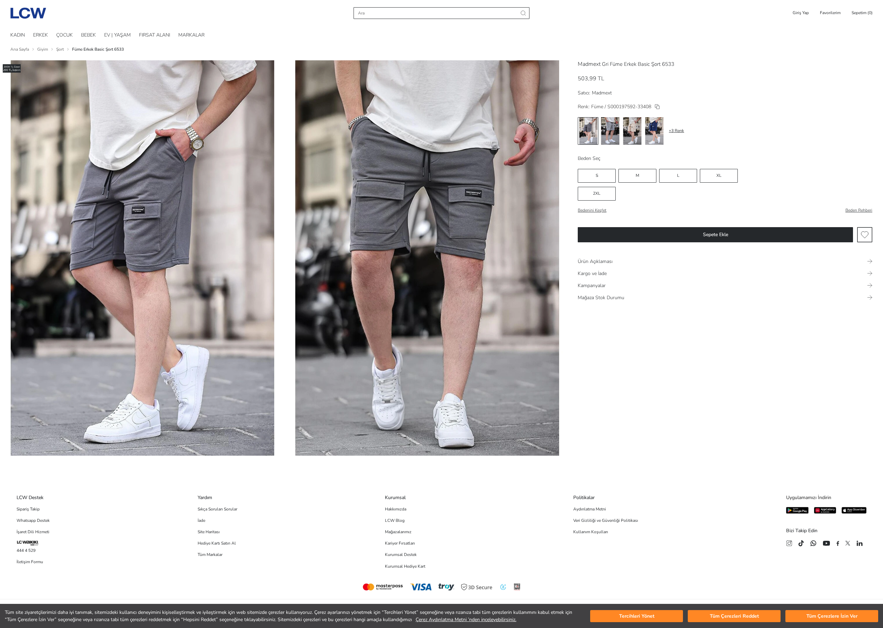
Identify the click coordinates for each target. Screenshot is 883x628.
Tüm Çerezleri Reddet (734, 616)
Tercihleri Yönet (636, 616)
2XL (597, 193)
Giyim (42, 49)
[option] (588, 131)
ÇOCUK (64, 35)
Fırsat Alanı (154, 35)
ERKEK (40, 35)
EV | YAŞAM (117, 35)
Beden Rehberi (858, 210)
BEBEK (88, 35)
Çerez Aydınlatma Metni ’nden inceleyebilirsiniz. (466, 619)
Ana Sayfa (19, 49)
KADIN (17, 35)
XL (719, 175)
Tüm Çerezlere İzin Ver (831, 616)
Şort (60, 49)
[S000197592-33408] (657, 106)
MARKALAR (191, 35)
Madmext (589, 64)
